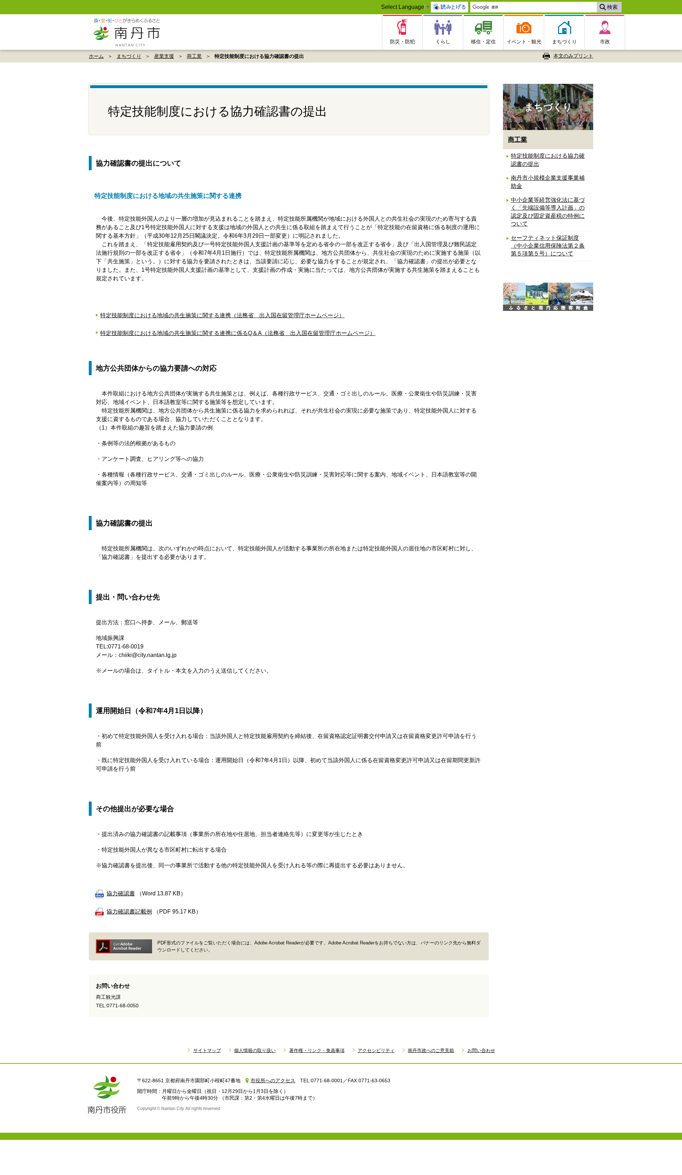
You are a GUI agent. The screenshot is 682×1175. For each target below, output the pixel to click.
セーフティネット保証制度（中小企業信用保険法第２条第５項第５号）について (548, 246)
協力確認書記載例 (129, 912)
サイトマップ (207, 1050)
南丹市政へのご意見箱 (431, 1050)
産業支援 (164, 56)
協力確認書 (121, 893)
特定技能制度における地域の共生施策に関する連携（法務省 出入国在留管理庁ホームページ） (222, 315)
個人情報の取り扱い (255, 1050)
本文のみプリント (573, 56)
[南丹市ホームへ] (129, 32)
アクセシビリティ (376, 1050)
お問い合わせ (481, 1050)
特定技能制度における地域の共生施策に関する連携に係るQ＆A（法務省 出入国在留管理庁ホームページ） (237, 333)
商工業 (194, 56)
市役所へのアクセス (272, 1080)
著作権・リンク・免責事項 (316, 1050)
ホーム (96, 56)
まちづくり (129, 56)
